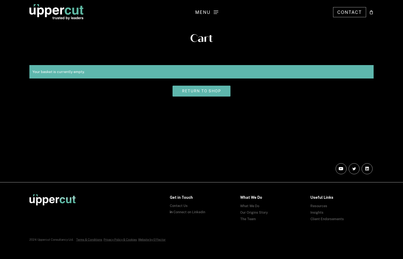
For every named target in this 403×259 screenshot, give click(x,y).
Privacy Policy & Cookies (120, 239)
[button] (206, 12)
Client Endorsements (327, 219)
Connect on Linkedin (189, 212)
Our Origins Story (254, 213)
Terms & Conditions (89, 239)
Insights (316, 213)
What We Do (249, 206)
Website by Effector (152, 239)
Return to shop (201, 91)
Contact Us (179, 206)
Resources (318, 206)
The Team (248, 219)
